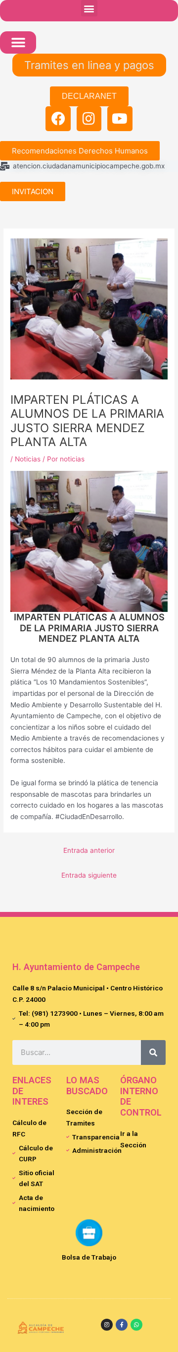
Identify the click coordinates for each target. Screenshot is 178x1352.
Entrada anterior (89, 850)
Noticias (28, 459)
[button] (89, 8)
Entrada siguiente (89, 875)
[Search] (153, 1052)
